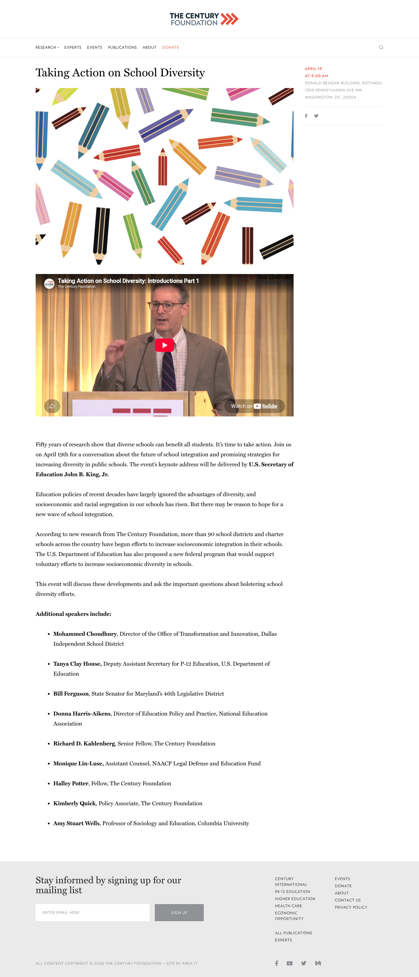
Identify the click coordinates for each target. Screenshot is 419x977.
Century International (291, 882)
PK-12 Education (292, 892)
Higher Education (295, 899)
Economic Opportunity (289, 916)
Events (95, 47)
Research (46, 47)
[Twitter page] (304, 963)
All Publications (293, 933)
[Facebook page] (276, 963)
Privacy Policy (351, 907)
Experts (73, 47)
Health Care (288, 906)
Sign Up (179, 913)
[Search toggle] (381, 47)
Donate (170, 47)
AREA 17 (190, 963)
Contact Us (348, 900)
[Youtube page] (289, 963)
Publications (122, 47)
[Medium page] (318, 963)
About (149, 47)
